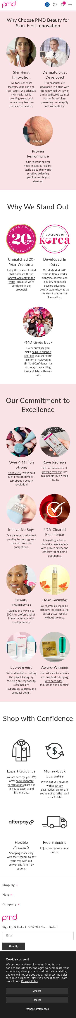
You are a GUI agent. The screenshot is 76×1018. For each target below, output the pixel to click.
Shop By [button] (8, 885)
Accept (37, 990)
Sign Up (13, 946)
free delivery (54, 848)
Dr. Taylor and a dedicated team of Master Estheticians (54, 94)
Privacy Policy (29, 981)
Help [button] (5, 894)
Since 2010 (14, 472)
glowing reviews (51, 471)
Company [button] (9, 904)
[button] (70, 4)
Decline (37, 999)
